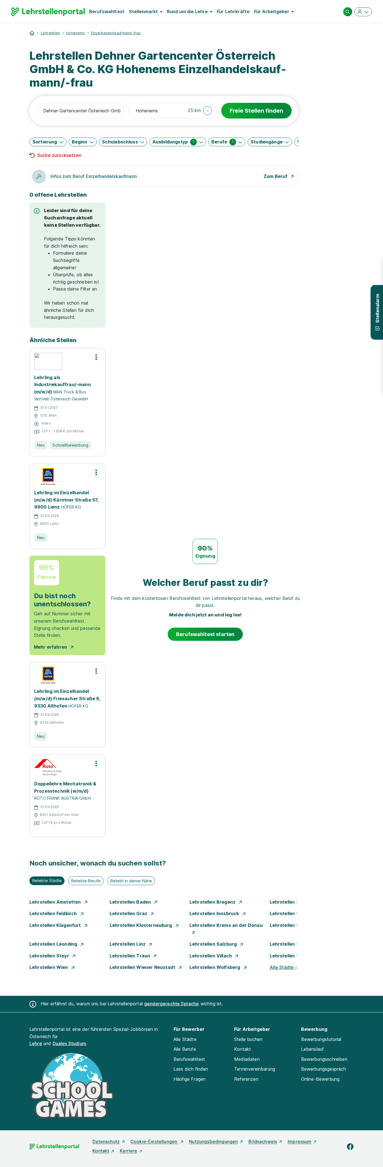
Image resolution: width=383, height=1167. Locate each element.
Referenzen (246, 1079)
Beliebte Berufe (86, 880)
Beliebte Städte (47, 880)
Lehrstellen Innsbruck (215, 913)
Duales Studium (69, 1043)
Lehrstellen (50, 33)
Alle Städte (185, 1039)
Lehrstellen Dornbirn (294, 902)
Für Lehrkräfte (233, 11)
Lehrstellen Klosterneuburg (141, 925)
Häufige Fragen (190, 1079)
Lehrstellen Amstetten (55, 902)
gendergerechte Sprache (171, 1003)
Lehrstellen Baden (131, 902)
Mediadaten (247, 1059)
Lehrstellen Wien (49, 967)
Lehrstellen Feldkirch (53, 913)
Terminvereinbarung (254, 1069)
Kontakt (242, 1049)
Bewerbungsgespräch (323, 1069)
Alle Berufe (185, 1049)
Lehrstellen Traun (130, 956)
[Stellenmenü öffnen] (96, 357)
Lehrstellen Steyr (49, 956)
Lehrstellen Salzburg (214, 944)
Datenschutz (106, 1141)
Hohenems (75, 33)
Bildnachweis (262, 1141)
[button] (200, 110)
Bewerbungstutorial (321, 1039)
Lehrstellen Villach (211, 956)
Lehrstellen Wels (289, 956)
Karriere (128, 1151)
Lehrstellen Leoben (292, 925)
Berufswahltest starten (205, 634)
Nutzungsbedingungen (213, 1141)
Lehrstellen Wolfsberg (215, 967)
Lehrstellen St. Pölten (295, 944)
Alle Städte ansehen (291, 967)
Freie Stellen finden (256, 110)
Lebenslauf (312, 1049)
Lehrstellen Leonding (53, 944)
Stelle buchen (248, 1039)
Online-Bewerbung (320, 1079)
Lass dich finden (191, 1069)
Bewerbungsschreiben (324, 1059)
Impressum (299, 1141)
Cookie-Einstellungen (154, 1141)
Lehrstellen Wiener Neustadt (143, 967)
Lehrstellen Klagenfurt (55, 925)
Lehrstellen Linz (128, 944)
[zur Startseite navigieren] (31, 33)
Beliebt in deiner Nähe (131, 880)
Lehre (35, 1043)
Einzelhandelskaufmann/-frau (115, 33)
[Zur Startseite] (48, 12)
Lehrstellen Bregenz (213, 902)
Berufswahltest (106, 11)
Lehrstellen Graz (129, 913)
